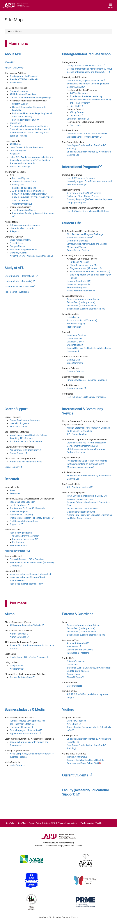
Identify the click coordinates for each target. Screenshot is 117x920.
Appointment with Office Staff (24, 450)
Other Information (21, 204)
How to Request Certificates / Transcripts (86, 397)
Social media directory (20, 240)
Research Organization (21, 533)
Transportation (74, 327)
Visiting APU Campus (77, 757)
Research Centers (18, 545)
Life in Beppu (73, 317)
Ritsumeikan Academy (68, 823)
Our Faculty (75, 106)
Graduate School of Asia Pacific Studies (86, 133)
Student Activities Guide (78, 237)
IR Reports (15, 231)
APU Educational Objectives (23, 94)
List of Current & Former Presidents (26, 147)
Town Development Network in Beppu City (87, 496)
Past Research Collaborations (24, 521)
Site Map (22, 823)
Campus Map (73, 360)
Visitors (68, 709)
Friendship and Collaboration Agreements (87, 461)
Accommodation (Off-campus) (82, 320)
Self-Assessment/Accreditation (25, 225)
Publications (18, 542)
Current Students (75, 775)
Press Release (16, 243)
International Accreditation (22, 228)
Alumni (10, 614)
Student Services (75, 388)
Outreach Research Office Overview (27, 559)
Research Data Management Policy (26, 584)
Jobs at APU (49, 823)
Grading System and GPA (79, 649)
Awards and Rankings (20, 166)
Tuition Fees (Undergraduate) (81, 302)
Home (9, 31)
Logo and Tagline (18, 150)
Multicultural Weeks (76, 247)
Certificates (72, 664)
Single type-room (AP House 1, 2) (86, 268)
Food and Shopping (76, 323)
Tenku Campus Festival (78, 250)
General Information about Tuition (83, 299)
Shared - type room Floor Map (84, 265)
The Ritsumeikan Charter (24, 210)
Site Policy (10, 823)
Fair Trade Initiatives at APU (25, 120)
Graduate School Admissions (18, 286)
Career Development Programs (25, 420)
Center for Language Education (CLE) (85, 80)
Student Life (71, 223)
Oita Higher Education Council (81, 512)
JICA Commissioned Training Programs (86, 449)
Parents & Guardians (77, 614)
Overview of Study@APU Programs (84, 193)
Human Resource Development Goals (27, 721)
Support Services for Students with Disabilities (89, 348)
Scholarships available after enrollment (86, 309)
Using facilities (16, 665)
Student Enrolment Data (24, 181)
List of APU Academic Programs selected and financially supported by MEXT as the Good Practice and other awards (31, 160)
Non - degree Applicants (17, 292)
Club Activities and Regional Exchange (85, 234)
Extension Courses (18, 426)
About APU (13, 54)
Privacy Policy (35, 823)
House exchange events (78, 284)
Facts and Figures (20, 178)
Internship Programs (19, 423)
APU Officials (16, 82)
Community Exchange (77, 240)
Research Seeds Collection (22, 502)
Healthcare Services (76, 335)
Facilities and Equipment (24, 188)
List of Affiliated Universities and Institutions (88, 211)
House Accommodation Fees (81, 290)
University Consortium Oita (80, 499)
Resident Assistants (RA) (79, 281)
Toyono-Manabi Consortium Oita (82, 508)
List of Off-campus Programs (81, 178)
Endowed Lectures (76, 452)
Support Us (15, 524)
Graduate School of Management (83, 137)
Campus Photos (17, 246)
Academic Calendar (76, 643)
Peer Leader (76, 125)
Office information (76, 661)
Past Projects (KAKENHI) (21, 514)
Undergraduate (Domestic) (19, 281)
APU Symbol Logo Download (23, 249)
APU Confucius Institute (78, 487)
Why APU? (10, 62)
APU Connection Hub (77, 434)
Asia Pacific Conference (16, 551)
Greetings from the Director (25, 536)
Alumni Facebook (18, 634)
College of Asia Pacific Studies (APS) (85, 65)
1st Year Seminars (79, 93)
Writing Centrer (77, 112)
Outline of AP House (79, 262)
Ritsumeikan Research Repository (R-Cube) (31, 518)
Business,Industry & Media (25, 709)
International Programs (80, 167)
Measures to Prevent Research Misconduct (30, 574)
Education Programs (77, 287)
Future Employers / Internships (24, 730)
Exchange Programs (77, 119)
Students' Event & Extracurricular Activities (87, 668)
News (12, 490)
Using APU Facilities (76, 721)
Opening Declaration (19, 91)
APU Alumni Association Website (26, 625)
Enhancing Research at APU (25, 539)
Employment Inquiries (20, 727)
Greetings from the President (24, 76)
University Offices (75, 341)
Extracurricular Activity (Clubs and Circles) (87, 244)
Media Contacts (17, 765)
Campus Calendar (75, 371)
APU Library (15, 669)
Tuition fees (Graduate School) (81, 305)
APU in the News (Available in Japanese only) (31, 256)
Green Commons (75, 363)
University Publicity (19, 252)
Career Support (74, 338)
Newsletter (15, 493)
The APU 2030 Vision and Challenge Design (30, 97)
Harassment (73, 351)
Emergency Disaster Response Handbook (87, 380)
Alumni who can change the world (26, 461)
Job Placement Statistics (22, 724)
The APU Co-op (74, 677)
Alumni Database (18, 637)
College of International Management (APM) (88, 69)
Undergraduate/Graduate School (87, 54)
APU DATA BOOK (13, 68)
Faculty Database (18, 505)
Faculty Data (18, 184)
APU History (15, 144)
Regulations (15, 123)
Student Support (20, 104)
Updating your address (78, 671)
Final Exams (73, 646)
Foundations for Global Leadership (86, 96)
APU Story (15, 154)
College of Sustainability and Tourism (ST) (87, 72)
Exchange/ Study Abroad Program (83, 196)
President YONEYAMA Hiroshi (24, 79)
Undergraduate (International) (20, 276)
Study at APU (14, 268)
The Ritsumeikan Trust (90, 823)
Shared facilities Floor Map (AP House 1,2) (90, 271)
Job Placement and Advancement (26, 441)
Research (12, 479)
